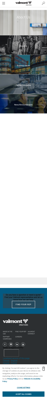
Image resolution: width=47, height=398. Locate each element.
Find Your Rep (23, 304)
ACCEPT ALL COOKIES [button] (23, 394)
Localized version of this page (16, 358)
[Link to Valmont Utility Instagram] (11, 344)
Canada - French (10, 363)
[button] (43, 369)
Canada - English (10, 361)
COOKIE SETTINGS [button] (23, 387)
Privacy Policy (12, 379)
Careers (18, 337)
